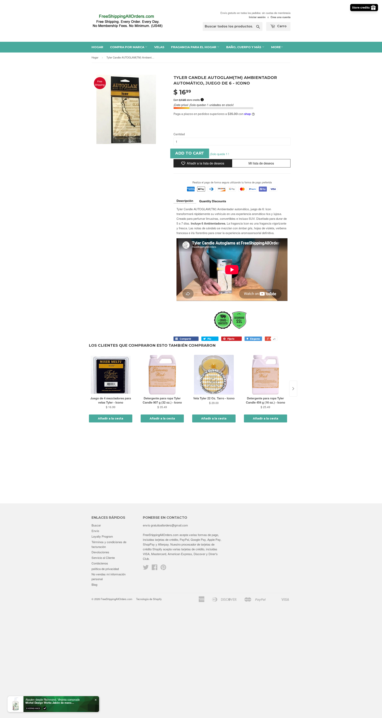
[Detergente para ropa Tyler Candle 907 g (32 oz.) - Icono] (162, 375)
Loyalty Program (102, 536)
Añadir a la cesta (110, 418)
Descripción (184, 200)
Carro (281, 26)
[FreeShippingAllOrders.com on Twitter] (146, 568)
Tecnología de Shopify (149, 599)
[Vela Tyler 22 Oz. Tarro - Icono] (214, 375)
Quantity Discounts (212, 201)
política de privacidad (105, 569)
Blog (94, 584)
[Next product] (293, 389)
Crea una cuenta (280, 17)
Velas (159, 47)
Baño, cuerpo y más (244, 47)
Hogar (97, 47)
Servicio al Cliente (103, 558)
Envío (95, 531)
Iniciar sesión (257, 17)
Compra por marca (127, 47)
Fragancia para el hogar (194, 47)
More (276, 47)
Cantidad (179, 134)
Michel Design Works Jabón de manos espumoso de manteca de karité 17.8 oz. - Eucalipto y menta (50, 702)
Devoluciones (100, 552)
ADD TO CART (190, 153)
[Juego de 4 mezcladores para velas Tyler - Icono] (110, 375)
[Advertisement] (191, 463)
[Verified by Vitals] (45, 708)
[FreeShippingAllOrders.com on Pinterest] (163, 568)
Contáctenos (100, 563)
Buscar (96, 525)
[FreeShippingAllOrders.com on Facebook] (155, 568)
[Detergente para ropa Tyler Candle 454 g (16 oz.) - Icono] (265, 375)
